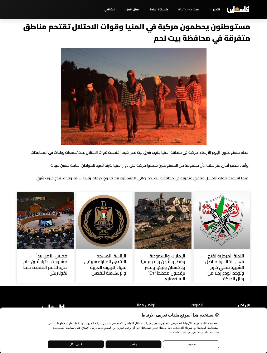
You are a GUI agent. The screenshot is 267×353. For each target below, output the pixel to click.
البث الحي (109, 9)
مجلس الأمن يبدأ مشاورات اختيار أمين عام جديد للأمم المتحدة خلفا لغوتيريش (45, 264)
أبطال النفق (133, 9)
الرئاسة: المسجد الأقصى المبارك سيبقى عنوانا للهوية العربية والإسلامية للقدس (105, 264)
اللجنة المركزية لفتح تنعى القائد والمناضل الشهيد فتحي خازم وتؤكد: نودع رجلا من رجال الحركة (224, 267)
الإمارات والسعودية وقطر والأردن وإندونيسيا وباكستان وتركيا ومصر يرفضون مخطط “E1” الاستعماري (163, 267)
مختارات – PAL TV (188, 9)
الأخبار (216, 9)
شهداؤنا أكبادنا (159, 9)
